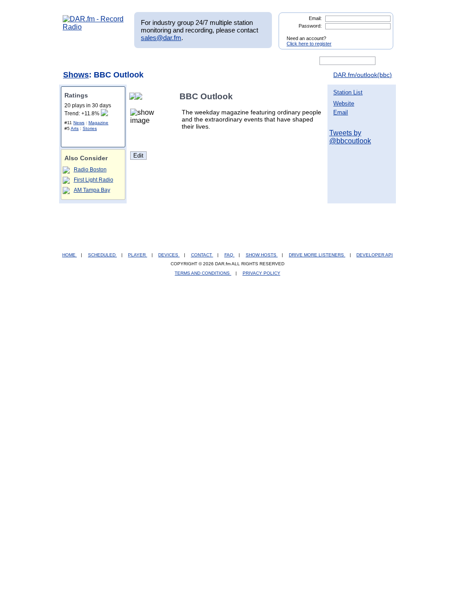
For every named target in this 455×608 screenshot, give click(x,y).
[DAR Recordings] (121, 61)
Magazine (98, 122)
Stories (90, 128)
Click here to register (309, 43)
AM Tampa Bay (92, 190)
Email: (315, 18)
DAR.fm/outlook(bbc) (362, 74)
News (78, 122)
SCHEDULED (102, 254)
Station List (348, 92)
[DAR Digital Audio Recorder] (77, 61)
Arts (75, 128)
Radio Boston (90, 169)
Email (340, 112)
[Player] (165, 61)
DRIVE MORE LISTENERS (317, 254)
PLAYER (137, 254)
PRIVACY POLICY (261, 273)
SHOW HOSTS (262, 254)
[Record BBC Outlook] (140, 96)
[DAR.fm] (93, 27)
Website (343, 103)
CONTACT (202, 254)
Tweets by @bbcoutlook (350, 137)
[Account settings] (270, 61)
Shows (76, 74)
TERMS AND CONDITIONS (203, 273)
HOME (69, 254)
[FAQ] (235, 61)
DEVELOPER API (374, 254)
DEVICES (169, 254)
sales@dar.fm (161, 37)
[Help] (201, 61)
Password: (310, 25)
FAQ (229, 254)
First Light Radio (93, 180)
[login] (379, 35)
